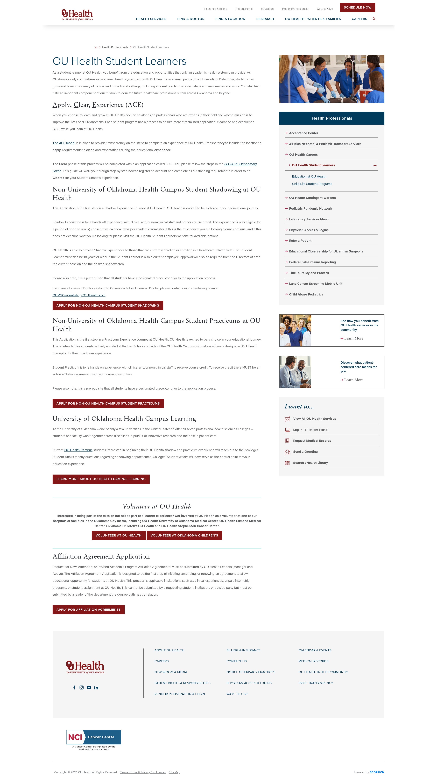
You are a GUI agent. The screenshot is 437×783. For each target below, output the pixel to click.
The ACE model (64, 143)
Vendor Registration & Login (179, 694)
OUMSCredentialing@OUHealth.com (79, 295)
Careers (161, 661)
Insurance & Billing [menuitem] (215, 9)
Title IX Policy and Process (309, 273)
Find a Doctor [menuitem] (191, 19)
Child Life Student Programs (312, 184)
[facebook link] (74, 687)
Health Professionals (115, 47)
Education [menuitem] (267, 9)
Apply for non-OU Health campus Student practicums (108, 403)
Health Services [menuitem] (151, 19)
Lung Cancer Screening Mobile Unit (315, 284)
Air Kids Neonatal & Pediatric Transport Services (325, 144)
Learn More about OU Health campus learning (101, 479)
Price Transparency (316, 683)
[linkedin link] (96, 687)
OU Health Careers (303, 155)
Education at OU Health (309, 177)
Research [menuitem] (265, 19)
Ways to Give (238, 694)
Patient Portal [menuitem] (244, 9)
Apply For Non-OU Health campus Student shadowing (108, 306)
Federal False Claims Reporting (312, 262)
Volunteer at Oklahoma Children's (184, 535)
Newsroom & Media (170, 672)
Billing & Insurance (243, 650)
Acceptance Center (303, 133)
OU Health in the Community (323, 672)
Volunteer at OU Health (119, 535)
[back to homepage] (96, 47)
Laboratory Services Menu (309, 219)
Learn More (353, 338)
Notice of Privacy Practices (251, 672)
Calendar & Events (315, 650)
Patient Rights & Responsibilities (182, 683)
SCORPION (377, 772)
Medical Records (313, 661)
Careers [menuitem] (359, 19)
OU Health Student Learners (313, 165)
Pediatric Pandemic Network (310, 209)
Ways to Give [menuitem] (325, 9)
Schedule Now (357, 7)
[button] (375, 165)
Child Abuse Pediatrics (306, 295)
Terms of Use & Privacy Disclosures (143, 772)
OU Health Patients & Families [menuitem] (313, 19)
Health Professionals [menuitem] (295, 9)
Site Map (174, 772)
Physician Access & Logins (308, 230)
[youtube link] (89, 687)
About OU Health (169, 650)
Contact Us (237, 661)
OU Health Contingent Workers (312, 198)
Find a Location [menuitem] (230, 19)
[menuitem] (374, 18)
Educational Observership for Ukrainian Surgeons (326, 251)
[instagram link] (81, 687)
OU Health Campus (78, 450)
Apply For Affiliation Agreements (89, 610)
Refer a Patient (300, 241)
